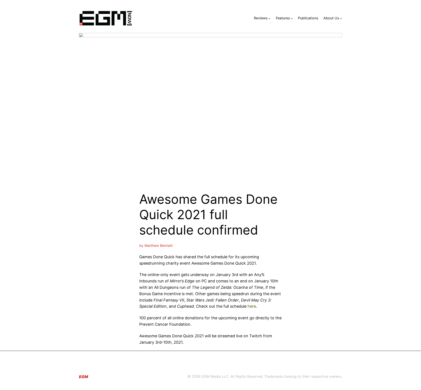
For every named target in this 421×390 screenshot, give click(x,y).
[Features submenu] (292, 18)
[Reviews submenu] (269, 18)
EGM (83, 376)
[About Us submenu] (341, 18)
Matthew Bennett (158, 245)
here (252, 306)
